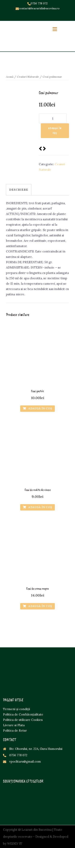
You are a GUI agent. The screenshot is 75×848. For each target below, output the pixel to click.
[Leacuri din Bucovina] (20, 36)
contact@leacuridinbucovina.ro (39, 8)
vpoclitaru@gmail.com (25, 761)
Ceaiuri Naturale (28, 76)
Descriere (18, 189)
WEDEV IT (14, 843)
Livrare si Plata (14, 725)
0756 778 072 (39, 3)
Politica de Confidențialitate (23, 714)
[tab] (18, 189)
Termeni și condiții (16, 709)
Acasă (9, 76)
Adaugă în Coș (54, 131)
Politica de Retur (15, 730)
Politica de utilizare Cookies (23, 720)
